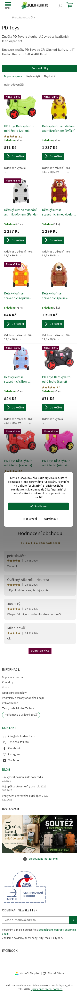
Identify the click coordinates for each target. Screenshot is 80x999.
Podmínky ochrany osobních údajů (23, 698)
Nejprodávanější (14, 85)
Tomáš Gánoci (56, 973)
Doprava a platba (12, 677)
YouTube (13, 760)
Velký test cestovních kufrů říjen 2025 (25, 796)
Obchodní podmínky (14, 693)
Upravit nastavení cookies (47, 989)
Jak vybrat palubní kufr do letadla (22, 777)
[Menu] (8, 5)
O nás (5, 688)
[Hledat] (60, 6)
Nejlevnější (33, 76)
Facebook (14, 748)
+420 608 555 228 (18, 742)
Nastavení (30, 519)
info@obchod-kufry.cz (21, 736)
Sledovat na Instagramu (43, 859)
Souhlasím (40, 506)
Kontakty (7, 682)
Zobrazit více (40, 651)
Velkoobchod (10, 703)
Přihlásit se (73, 920)
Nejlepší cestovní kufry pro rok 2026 (24, 787)
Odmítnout (51, 519)
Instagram (14, 754)
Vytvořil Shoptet (30, 973)
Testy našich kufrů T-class (18, 708)
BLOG (6, 769)
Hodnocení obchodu (40, 533)
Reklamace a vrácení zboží (21, 715)
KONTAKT (9, 728)
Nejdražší (50, 76)
